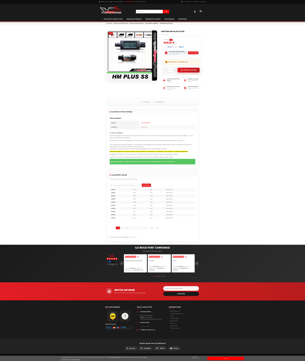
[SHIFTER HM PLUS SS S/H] (132, 55)
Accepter (225, 358)
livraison (172, 316)
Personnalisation (76, 359)
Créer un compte (193, 52)
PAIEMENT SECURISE (193, 79)
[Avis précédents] (122, 263)
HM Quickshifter (145, 122)
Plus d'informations (66, 359)
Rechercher (146, 185)
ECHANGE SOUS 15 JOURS (173, 86)
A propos (172, 323)
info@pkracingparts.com (147, 329)
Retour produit (174, 320)
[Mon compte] (195, 9)
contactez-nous (133, 237)
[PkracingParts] (116, 9)
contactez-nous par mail (199, 1)
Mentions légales (174, 318)
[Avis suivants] (197, 263)
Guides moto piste (175, 328)
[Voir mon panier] (200, 11)
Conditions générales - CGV (177, 313)
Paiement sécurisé (175, 311)
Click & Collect (174, 325)
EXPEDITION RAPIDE (193, 86)
